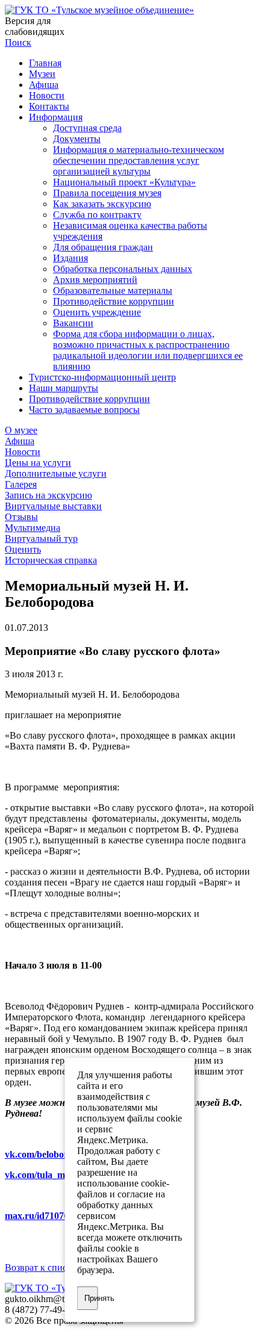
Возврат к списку (40, 1267)
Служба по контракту (97, 214)
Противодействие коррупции (113, 301)
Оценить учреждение (97, 312)
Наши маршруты (63, 388)
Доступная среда (87, 128)
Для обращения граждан (103, 247)
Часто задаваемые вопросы (84, 410)
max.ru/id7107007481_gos (58, 1216)
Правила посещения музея (107, 193)
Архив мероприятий (95, 280)
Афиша (43, 84)
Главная (45, 63)
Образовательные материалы (112, 290)
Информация (56, 117)
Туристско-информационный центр (102, 377)
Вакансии (73, 323)
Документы (77, 139)
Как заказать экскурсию (102, 204)
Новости (46, 95)
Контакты (49, 106)
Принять (91, 1298)
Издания (70, 258)
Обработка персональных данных (122, 269)
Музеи (42, 74)
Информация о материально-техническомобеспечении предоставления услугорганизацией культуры (138, 160)
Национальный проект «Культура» (124, 182)
